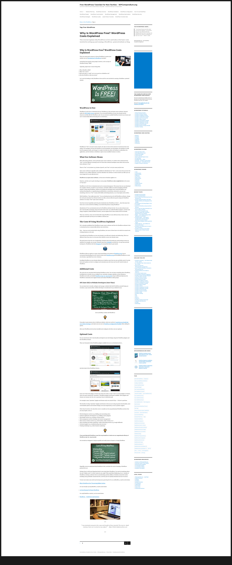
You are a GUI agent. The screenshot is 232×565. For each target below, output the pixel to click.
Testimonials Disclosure (139, 488)
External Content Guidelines (140, 464)
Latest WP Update (138, 393)
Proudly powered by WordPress (119, 552)
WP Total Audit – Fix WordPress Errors (142, 161)
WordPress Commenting (139, 423)
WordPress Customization (97, 14)
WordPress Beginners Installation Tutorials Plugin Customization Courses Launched (145, 361)
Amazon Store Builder (139, 154)
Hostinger (137, 138)
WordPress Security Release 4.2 (141, 448)
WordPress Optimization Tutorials (141, 123)
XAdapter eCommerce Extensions (141, 163)
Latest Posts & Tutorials (108, 16)
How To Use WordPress (139, 11)
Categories (146, 378)
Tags (144, 416)
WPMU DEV (137, 141)
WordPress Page (138, 433)
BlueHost (137, 135)
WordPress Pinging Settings (140, 435)
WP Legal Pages (138, 158)
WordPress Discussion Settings (141, 427)
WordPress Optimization (125, 14)
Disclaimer (137, 480)
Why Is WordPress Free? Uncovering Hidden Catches (92, 483)
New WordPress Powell (139, 399)
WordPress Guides (96, 16)
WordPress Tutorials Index (121, 16)
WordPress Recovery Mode (140, 194)
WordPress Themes (139, 285)
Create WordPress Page (139, 385)
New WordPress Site (138, 401)
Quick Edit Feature (143, 412)
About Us (137, 297)
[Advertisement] (143, 70)
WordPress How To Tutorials (140, 431)
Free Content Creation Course (140, 273)
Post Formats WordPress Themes (141, 406)
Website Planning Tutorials (140, 112)
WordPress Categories (139, 420)
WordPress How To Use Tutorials (141, 117)
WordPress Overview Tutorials (141, 114)
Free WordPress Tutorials (139, 391)
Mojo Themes (137, 177)
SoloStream (137, 179)
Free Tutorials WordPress (139, 389)
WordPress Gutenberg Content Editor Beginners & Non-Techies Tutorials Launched (142, 230)
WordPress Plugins (84, 14)
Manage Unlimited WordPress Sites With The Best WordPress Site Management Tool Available (143, 201)
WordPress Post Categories (140, 437)
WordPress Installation (113, 11)
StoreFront (137, 180)
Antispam (137, 479)
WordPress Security (137, 14)
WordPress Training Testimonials (141, 299)
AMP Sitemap (137, 303)
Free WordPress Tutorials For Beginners (143, 274)
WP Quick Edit (137, 452)
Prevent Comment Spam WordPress (142, 410)
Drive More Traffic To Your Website (142, 463)
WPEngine (137, 140)
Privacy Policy (137, 485)
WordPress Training (139, 126)
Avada (136, 171)
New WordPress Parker (139, 397)
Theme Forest (137, 184)
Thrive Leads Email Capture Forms (141, 156)
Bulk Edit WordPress (139, 378)
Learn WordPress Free (147, 393)
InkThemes (137, 175)
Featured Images (138, 387)
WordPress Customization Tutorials (142, 120)
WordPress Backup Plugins (140, 195)
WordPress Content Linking (140, 425)
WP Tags (143, 452)
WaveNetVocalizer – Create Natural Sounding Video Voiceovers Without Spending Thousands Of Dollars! (142, 218)
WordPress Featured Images (140, 429)
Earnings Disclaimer (139, 482)
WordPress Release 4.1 (139, 444)
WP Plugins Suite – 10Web (140, 159)
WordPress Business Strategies (141, 290)
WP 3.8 (149, 448)
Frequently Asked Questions (140, 301)
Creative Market (138, 173)
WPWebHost (137, 143)
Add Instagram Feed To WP (140, 153)
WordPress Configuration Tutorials (142, 116)
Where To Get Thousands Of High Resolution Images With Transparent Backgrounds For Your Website (142, 212)
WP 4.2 (139, 450)
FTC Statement (138, 483)
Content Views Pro (138, 155)
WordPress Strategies (85, 16)
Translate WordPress (138, 418)
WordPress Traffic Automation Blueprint (143, 275)
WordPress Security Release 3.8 (141, 446)
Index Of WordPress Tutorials (140, 276)
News (136, 296)
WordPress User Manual (139, 468)
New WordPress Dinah (139, 395)
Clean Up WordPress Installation (141, 380)
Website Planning (90, 11)
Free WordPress (87, 22)
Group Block (137, 204)
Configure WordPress (139, 382)
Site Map (136, 302)
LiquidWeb (137, 139)
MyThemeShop (138, 178)
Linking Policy (138, 484)
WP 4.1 (136, 450)
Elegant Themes (138, 174)
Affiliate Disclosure (138, 478)
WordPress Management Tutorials (141, 121)
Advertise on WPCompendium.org (141, 462)
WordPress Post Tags (139, 442)
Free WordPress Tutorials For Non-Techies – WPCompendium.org (108, 5)
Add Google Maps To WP (139, 151)
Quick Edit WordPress (139, 414)
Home (81, 11)
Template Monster (138, 183)
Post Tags (136, 408)
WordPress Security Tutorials (140, 124)
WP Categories (145, 450)
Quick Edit (137, 412)
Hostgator (137, 136)
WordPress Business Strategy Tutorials (142, 125)
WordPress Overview (101, 11)
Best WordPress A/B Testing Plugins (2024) (143, 203)
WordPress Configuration (126, 11)
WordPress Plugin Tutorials (140, 119)
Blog (136, 294)
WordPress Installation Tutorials (141, 115)
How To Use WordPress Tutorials (141, 283)
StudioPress (137, 182)
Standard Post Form (138, 416)
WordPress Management (111, 14)
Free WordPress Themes (140, 467)
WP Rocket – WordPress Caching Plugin (142, 160)
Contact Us (137, 298)
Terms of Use (137, 487)
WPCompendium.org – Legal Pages (142, 477)
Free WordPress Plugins (139, 465)
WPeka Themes (138, 185)
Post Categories (147, 401)
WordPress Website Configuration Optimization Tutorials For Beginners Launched (145, 367)
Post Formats (137, 404)
